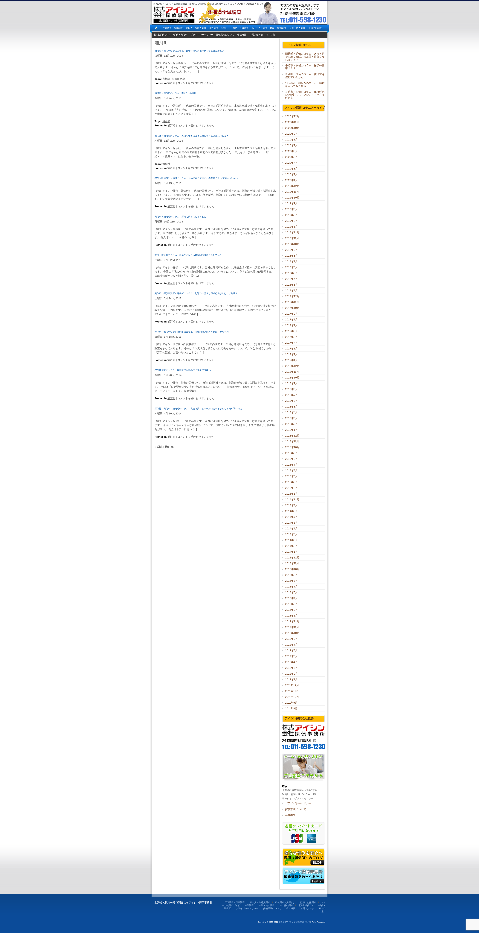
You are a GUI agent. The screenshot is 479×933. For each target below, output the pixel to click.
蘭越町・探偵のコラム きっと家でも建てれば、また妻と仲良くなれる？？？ (304, 56)
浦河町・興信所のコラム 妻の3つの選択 (175, 93)
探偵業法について (225, 34)
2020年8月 (291, 139)
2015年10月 (292, 447)
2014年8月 (291, 511)
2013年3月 (291, 603)
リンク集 (270, 34)
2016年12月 (292, 365)
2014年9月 (291, 505)
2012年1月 (291, 679)
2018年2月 (291, 290)
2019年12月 (292, 185)
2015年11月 (292, 441)
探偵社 (166, 163)
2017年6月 (291, 331)
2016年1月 (291, 429)
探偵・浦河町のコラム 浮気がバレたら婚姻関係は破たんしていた (188, 255)
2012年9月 (291, 638)
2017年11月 (292, 302)
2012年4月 (291, 662)
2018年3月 (291, 284)
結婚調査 (281, 28)
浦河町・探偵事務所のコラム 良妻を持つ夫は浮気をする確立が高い (189, 50)
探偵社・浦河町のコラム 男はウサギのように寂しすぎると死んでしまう (192, 135)
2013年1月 (291, 615)
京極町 (166, 78)
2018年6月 (291, 267)
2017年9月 (291, 313)
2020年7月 (291, 145)
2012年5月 (291, 656)
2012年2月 (291, 673)
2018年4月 (291, 278)
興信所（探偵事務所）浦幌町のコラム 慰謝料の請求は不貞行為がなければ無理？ (196, 293)
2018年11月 (292, 238)
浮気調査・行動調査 (173, 28)
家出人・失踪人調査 (196, 28)
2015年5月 (291, 476)
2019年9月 (291, 203)
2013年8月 (291, 580)
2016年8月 (291, 389)
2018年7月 (291, 261)
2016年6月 (291, 400)
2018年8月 (291, 255)
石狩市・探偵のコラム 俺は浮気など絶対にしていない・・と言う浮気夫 (304, 94)
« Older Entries (164, 446)
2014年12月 (292, 499)
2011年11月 (292, 691)
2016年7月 (291, 394)
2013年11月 (292, 563)
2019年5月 (291, 214)
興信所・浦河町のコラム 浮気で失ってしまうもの (180, 216)
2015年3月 (291, 482)
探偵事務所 (178, 78)
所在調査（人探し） (219, 28)
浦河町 (171, 82)
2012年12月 (292, 621)
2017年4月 (291, 342)
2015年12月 (292, 435)
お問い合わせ (256, 34)
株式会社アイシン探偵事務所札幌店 (294, 922)
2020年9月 (291, 133)
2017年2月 (291, 354)
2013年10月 (292, 569)
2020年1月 (291, 180)
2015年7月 (291, 464)
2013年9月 (291, 574)
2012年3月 (291, 667)
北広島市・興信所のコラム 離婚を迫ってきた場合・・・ (304, 84)
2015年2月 (291, 487)
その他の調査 (315, 28)
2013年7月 (291, 586)
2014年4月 (291, 534)
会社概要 (241, 34)
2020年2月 (291, 174)
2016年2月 (291, 423)
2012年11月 (292, 627)
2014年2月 (291, 545)
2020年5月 (291, 156)
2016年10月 (292, 377)
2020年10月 (292, 127)
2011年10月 (292, 696)
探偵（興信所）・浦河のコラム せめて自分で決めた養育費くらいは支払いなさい (196, 178)
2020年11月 (292, 122)
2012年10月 (292, 632)
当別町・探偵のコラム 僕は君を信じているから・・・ (304, 76)
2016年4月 (291, 412)
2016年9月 (291, 383)
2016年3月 (291, 418)
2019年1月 (291, 226)
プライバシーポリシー (201, 34)
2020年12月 (292, 116)
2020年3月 (291, 168)
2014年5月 (291, 528)
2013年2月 (291, 609)
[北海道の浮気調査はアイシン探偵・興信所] (156, 28)
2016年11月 (292, 371)
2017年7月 (291, 325)
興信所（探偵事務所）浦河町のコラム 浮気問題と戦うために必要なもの (192, 332)
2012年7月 (291, 644)
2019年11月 (292, 191)
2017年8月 (291, 319)
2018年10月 (292, 244)
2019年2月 (291, 220)
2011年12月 (292, 685)
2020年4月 (291, 162)
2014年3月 (291, 540)
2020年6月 (291, 151)
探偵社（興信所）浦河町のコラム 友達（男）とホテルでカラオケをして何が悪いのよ (198, 408)
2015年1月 (291, 493)
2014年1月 (291, 551)
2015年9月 (291, 453)
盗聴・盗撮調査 (240, 28)
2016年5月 (291, 406)
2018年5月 (291, 273)
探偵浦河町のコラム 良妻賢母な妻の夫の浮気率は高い (183, 370)
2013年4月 (291, 598)
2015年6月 (291, 470)
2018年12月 (292, 232)
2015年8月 (291, 458)
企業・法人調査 (297, 28)
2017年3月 (291, 348)
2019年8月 (291, 209)
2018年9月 (291, 249)
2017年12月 (292, 296)
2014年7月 (291, 516)
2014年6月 (291, 522)
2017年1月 (291, 360)
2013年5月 (291, 592)
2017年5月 (291, 336)
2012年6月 (291, 650)
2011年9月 (291, 702)
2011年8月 (291, 708)
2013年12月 (292, 557)
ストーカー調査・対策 (263, 28)
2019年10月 (292, 197)
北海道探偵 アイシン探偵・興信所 (170, 34)
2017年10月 (292, 307)
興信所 (166, 121)
